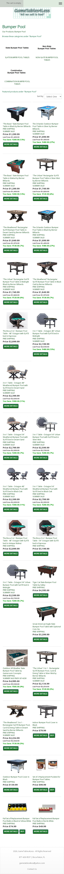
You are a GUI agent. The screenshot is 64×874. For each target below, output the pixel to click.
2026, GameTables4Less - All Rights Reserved (32, 851)
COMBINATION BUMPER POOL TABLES (17, 82)
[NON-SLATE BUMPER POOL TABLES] (46, 48)
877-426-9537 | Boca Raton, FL (32, 857)
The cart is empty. (13, 3)
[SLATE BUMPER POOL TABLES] (17, 48)
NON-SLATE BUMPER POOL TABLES (47, 58)
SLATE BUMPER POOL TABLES (17, 57)
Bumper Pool (20, 31)
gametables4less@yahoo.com (32, 863)
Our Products (8, 31)
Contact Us (32, 869)
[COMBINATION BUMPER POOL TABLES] (17, 72)
